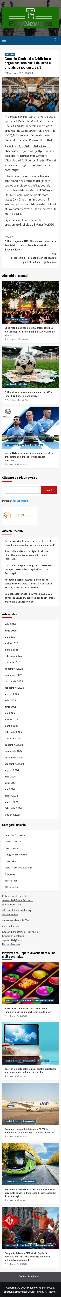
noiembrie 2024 (13, 751)
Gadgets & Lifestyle (16, 854)
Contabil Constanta (13, 935)
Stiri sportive (12, 887)
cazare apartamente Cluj (15, 920)
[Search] (55, 40)
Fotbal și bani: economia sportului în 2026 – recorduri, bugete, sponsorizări (28, 394)
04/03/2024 (27, 73)
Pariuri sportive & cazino (18, 867)
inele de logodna (11, 925)
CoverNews (34, 1291)
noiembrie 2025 (13, 674)
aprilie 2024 (11, 795)
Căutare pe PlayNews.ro (19, 477)
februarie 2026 (13, 655)
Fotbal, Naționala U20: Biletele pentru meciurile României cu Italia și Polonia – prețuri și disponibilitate (30, 243)
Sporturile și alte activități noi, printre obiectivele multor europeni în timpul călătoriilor (26, 555)
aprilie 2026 (11, 643)
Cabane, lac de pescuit (14, 895)
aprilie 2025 (11, 719)
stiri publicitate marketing (16, 910)
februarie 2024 (13, 808)
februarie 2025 (13, 732)
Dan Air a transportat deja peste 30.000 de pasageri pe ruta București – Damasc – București (29, 569)
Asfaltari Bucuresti (12, 904)
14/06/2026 (23, 1200)
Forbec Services (11, 944)
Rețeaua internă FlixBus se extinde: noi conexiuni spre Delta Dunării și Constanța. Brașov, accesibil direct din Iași (28, 583)
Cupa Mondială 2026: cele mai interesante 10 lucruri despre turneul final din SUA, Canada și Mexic (30, 331)
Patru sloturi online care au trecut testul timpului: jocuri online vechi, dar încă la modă (30, 543)
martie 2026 (11, 649)
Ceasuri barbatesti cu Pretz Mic (20, 931)
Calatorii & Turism (15, 834)
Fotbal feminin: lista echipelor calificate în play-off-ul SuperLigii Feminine (33, 258)
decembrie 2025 (14, 668)
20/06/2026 (23, 1136)
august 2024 (12, 770)
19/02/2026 (23, 464)
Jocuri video (11, 861)
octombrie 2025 (14, 681)
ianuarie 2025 (12, 738)
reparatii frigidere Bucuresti (17, 900)
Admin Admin (12, 339)
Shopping (10, 874)
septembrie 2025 (14, 687)
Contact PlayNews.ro (30, 1276)
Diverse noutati (12, 320)
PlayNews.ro (12, 73)
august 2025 (12, 694)
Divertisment (11, 384)
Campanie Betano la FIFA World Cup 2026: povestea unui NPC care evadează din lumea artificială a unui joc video (30, 597)
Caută (48, 490)
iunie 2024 (11, 782)
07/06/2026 (23, 1264)
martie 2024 (11, 801)
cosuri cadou (20, 500)
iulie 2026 (10, 624)
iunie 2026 (11, 630)
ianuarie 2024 (12, 814)
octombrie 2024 (14, 757)
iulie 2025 (10, 700)
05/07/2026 (23, 1076)
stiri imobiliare (10, 914)
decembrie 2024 (14, 744)
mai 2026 (10, 636)
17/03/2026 (24, 400)
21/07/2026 (23, 1016)
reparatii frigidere (12, 940)
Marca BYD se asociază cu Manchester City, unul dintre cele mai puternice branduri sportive (29, 456)
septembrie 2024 (14, 763)
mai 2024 (10, 789)
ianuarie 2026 (12, 662)
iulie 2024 (10, 776)
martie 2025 (11, 725)
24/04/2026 (24, 339)
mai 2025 (10, 713)
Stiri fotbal (10, 54)
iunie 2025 (11, 706)
